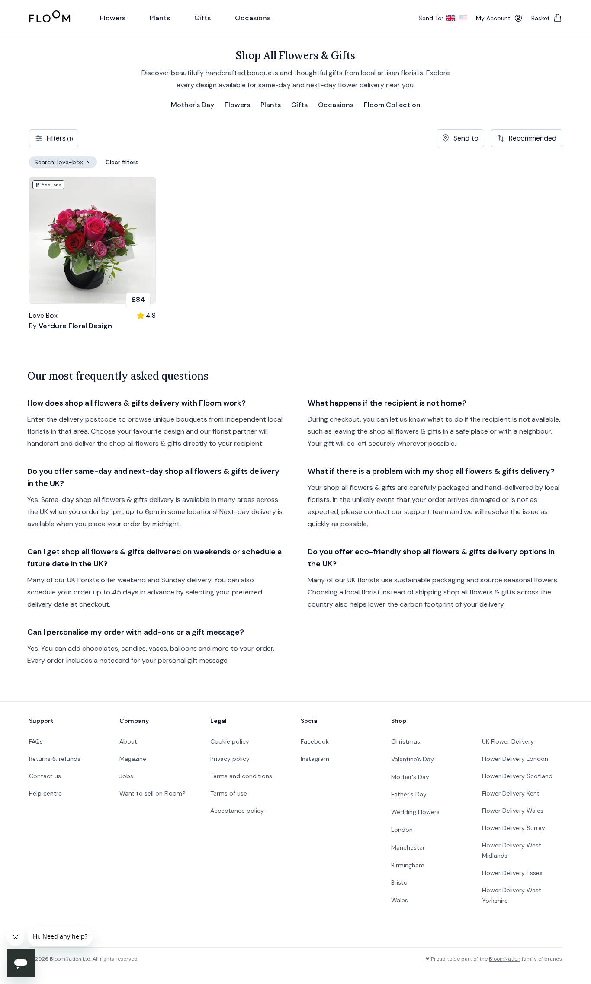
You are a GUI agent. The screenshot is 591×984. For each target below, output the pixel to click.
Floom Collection (392, 104)
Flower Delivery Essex (512, 873)
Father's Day (409, 794)
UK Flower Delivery (508, 741)
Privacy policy (230, 759)
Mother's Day (192, 104)
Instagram (315, 759)
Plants (270, 104)
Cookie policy (229, 741)
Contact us (45, 776)
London (402, 830)
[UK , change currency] (450, 18)
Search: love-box (65, 163)
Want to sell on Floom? (152, 793)
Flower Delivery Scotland (517, 776)
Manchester (408, 847)
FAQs (36, 741)
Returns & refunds (54, 759)
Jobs (126, 776)
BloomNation (504, 958)
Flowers (237, 104)
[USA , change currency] (463, 18)
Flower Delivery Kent (511, 793)
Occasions (335, 104)
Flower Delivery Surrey (513, 828)
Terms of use (228, 793)
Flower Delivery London (515, 759)
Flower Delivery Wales (512, 811)
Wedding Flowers (415, 812)
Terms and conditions (241, 776)
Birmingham (407, 865)
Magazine (132, 759)
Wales (399, 900)
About (128, 741)
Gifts (299, 104)
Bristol (400, 882)
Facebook (315, 741)
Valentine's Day (412, 759)
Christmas (405, 741)
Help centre (45, 793)
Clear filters (122, 162)
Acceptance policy (237, 811)
